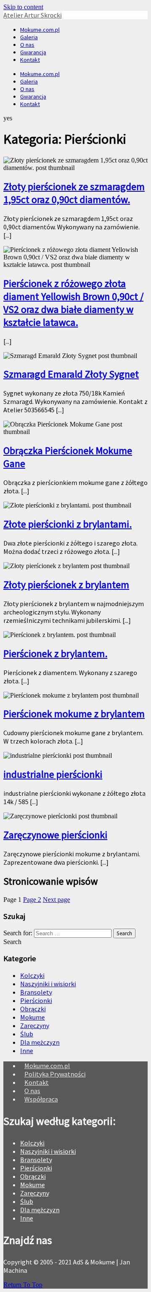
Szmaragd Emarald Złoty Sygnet (71, 374)
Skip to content (23, 6)
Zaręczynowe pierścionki (55, 834)
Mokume (32, 1017)
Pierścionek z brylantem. (55, 653)
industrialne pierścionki (52, 774)
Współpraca (41, 1099)
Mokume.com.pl (40, 29)
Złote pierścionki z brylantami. (67, 524)
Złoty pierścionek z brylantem (66, 584)
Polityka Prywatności (55, 1074)
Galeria (29, 37)
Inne (26, 1050)
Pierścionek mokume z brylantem (74, 713)
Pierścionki (36, 1000)
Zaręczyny (34, 1025)
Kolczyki (32, 975)
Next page (56, 899)
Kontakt (30, 59)
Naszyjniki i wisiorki (48, 984)
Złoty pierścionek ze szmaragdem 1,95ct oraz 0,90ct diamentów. (74, 193)
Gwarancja (33, 52)
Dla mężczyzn (40, 1042)
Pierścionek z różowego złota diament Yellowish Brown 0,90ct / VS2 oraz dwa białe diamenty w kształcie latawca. (73, 303)
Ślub (26, 1034)
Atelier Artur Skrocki (32, 15)
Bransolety (36, 992)
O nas (27, 44)
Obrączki (33, 1009)
